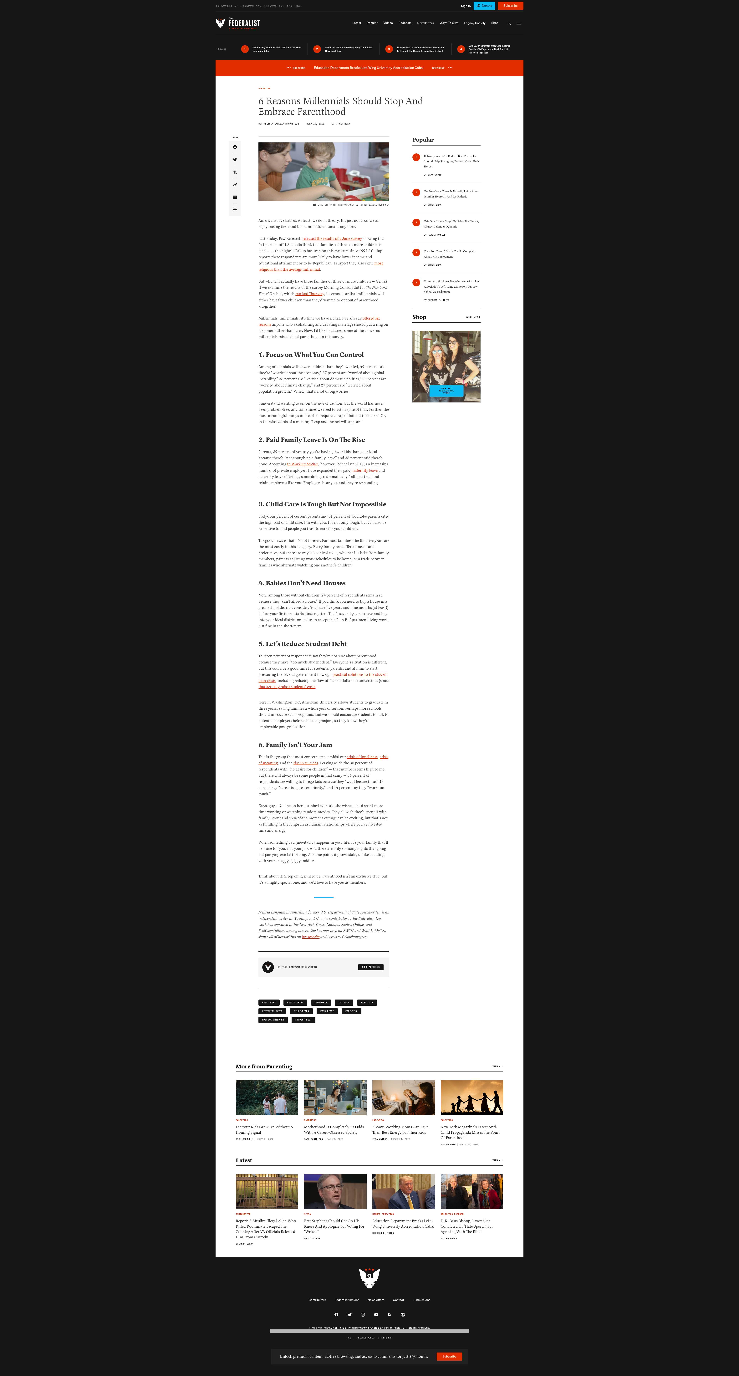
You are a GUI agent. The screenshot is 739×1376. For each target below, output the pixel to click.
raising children (273, 1019)
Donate (487, 5)
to (302, 464)
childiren (321, 1002)
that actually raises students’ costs (286, 686)
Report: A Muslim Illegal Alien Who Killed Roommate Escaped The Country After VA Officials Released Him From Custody (266, 1229)
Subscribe (511, 5)
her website (310, 937)
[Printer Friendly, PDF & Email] (235, 209)
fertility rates (272, 1011)
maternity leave (364, 470)
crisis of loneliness (362, 756)
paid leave (327, 1011)
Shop (419, 317)
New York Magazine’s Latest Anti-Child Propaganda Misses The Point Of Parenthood (470, 1132)
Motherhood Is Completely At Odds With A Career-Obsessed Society (334, 1130)
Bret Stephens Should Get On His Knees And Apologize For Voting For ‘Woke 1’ (334, 1226)
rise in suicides (305, 763)
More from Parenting (264, 1066)
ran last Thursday (309, 293)
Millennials (301, 1011)
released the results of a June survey (332, 238)
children (344, 1002)
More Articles (371, 967)
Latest (244, 1160)
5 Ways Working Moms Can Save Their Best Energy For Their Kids (400, 1130)
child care (269, 1002)
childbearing (295, 1002)
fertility (367, 1002)
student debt (303, 1019)
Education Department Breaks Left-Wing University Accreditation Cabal (403, 1224)
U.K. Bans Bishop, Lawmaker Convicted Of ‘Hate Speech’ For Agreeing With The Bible (467, 1226)
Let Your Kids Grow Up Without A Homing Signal (264, 1130)
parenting (351, 1011)
